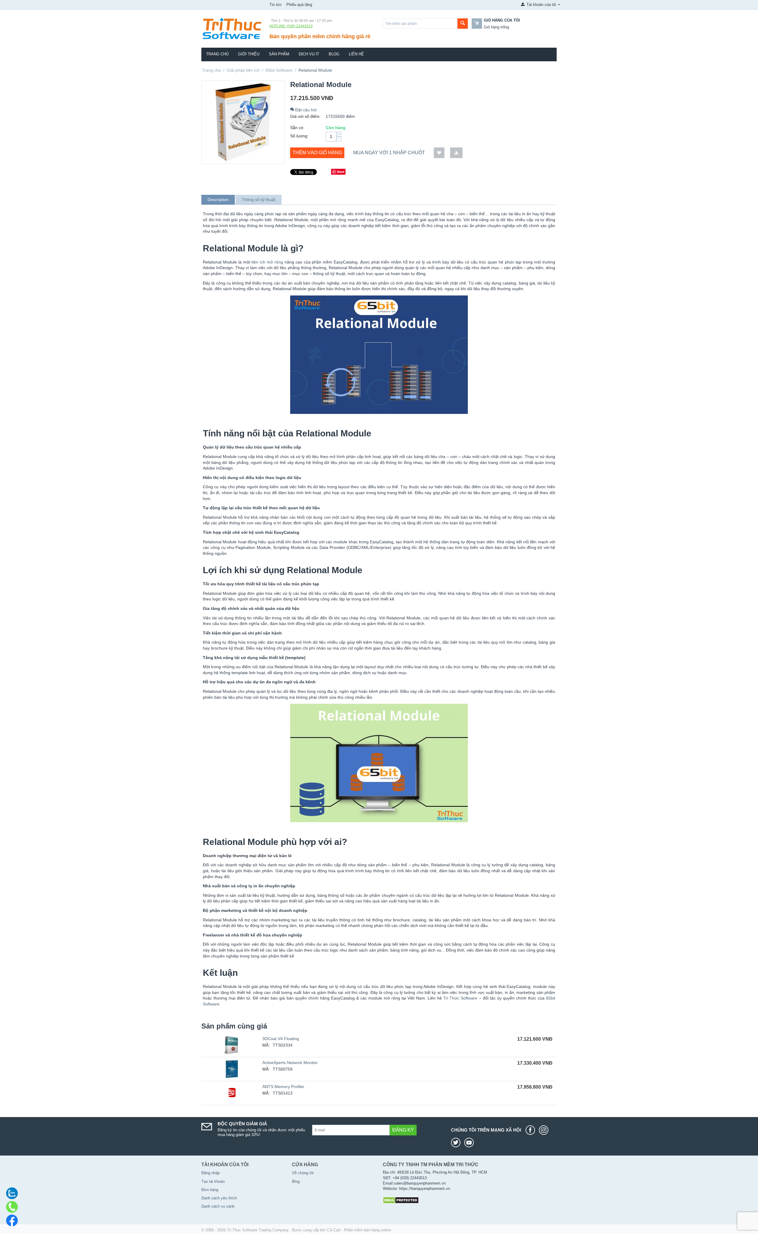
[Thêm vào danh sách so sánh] (456, 152)
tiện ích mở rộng (267, 262)
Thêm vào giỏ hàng (317, 152)
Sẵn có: (297, 127)
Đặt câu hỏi (305, 109)
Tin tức (275, 4)
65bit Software (279, 70)
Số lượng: (299, 136)
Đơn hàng (209, 1190)
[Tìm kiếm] (462, 23)
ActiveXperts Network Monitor (290, 1062)
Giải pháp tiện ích (243, 70)
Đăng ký (403, 1129)
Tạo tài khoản (213, 1181)
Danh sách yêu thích (219, 1198)
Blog (334, 54)
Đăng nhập (210, 1173)
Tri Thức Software (460, 998)
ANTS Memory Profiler (283, 1086)
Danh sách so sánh (218, 1206)
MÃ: (266, 1045)
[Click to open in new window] (532, 1130)
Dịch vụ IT (309, 54)
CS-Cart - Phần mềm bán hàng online (359, 1230)
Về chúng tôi (303, 1173)
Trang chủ (217, 54)
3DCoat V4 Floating (280, 1038)
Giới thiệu (248, 54)
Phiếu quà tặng (299, 4)
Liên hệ (356, 54)
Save (340, 171)
